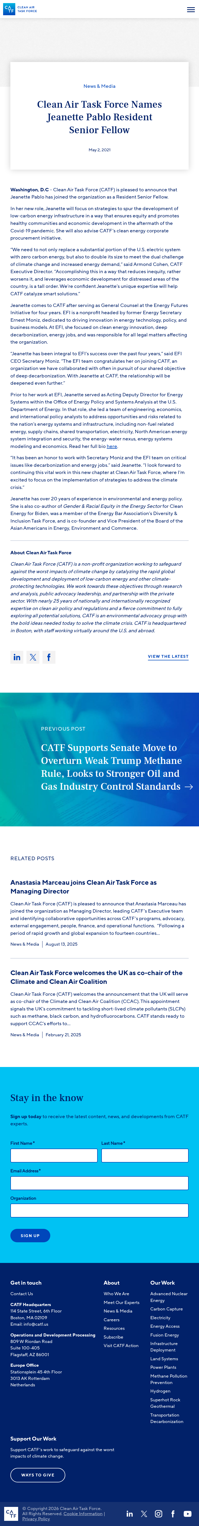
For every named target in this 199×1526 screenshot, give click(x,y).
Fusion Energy (164, 1335)
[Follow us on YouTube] (187, 1514)
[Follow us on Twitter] (144, 1514)
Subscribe (113, 1337)
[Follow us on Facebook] (173, 1514)
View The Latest (168, 656)
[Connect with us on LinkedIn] (129, 1514)
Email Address (25, 1171)
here (112, 446)
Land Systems (164, 1359)
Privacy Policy (36, 1519)
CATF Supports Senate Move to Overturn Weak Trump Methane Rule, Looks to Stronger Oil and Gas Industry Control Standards (111, 767)
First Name (22, 1143)
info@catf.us (36, 1324)
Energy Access (165, 1326)
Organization (23, 1198)
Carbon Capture (166, 1309)
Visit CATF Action (121, 1346)
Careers (111, 1320)
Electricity (160, 1318)
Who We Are (116, 1294)
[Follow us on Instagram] (158, 1514)
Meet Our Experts (121, 1303)
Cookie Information (83, 1514)
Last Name (113, 1143)
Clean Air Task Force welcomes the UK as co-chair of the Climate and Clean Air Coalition (96, 977)
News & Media (99, 86)
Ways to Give (37, 1475)
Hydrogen (160, 1391)
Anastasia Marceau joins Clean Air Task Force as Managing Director (83, 887)
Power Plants (163, 1367)
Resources (114, 1328)
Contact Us (21, 1294)
